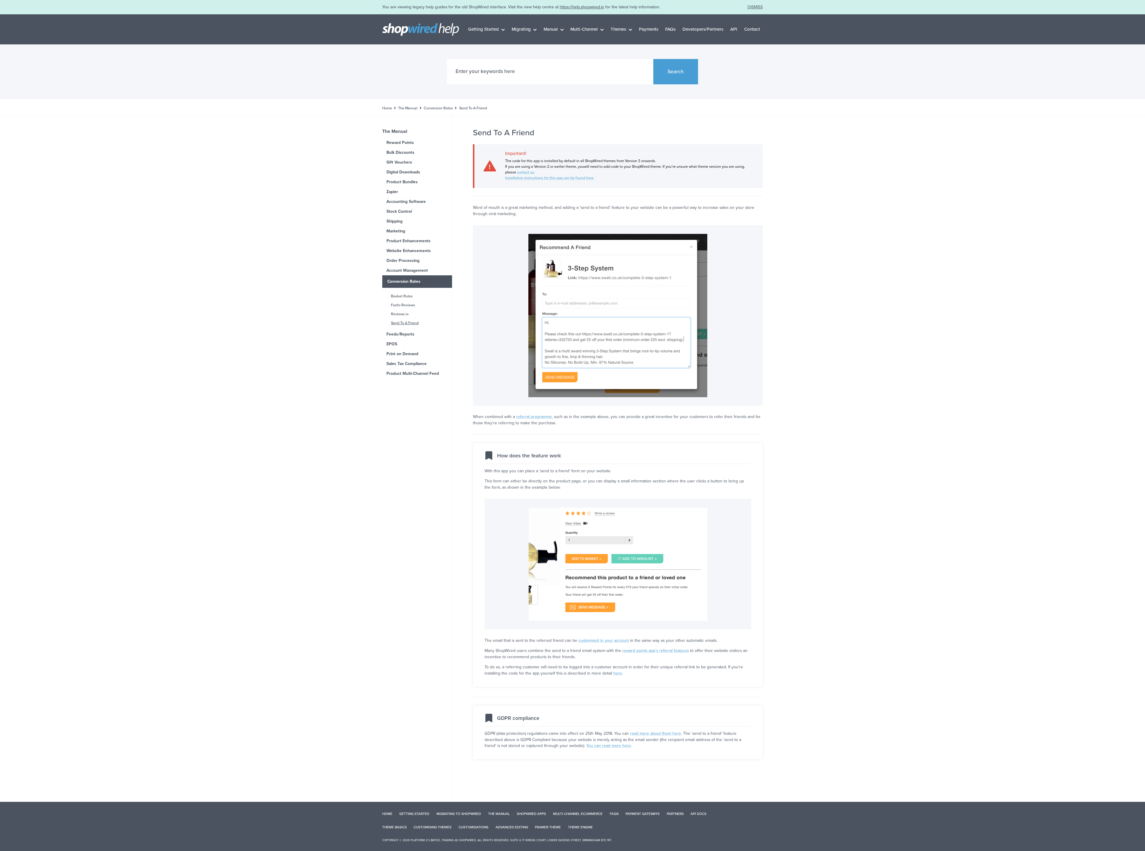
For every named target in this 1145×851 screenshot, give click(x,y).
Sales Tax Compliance (406, 363)
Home (387, 108)
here (617, 673)
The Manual (407, 108)
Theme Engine (580, 827)
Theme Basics (394, 827)
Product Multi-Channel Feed (412, 373)
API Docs (698, 814)
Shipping (394, 221)
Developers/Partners (703, 29)
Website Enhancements (408, 250)
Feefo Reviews (403, 305)
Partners (675, 814)
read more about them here (655, 733)
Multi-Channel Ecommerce (578, 814)
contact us (525, 172)
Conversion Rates (438, 108)
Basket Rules (402, 296)
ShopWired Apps (531, 814)
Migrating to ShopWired (459, 814)
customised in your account (603, 640)
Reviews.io (400, 314)
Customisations (473, 827)
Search (676, 72)
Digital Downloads (403, 172)
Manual (551, 29)
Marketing (395, 231)
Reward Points (400, 142)
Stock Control (399, 211)
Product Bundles (402, 181)
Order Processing (403, 260)
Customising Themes (432, 827)
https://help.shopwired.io (582, 7)
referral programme (534, 416)
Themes (618, 29)
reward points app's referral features (655, 650)
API (733, 29)
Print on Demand (402, 353)
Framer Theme (548, 827)
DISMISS (755, 7)
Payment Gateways (643, 814)
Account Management (407, 270)
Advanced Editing (512, 827)
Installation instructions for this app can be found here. (549, 178)
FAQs (670, 29)
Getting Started (483, 29)
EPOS (391, 344)
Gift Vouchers (399, 162)
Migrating (521, 29)
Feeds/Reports (400, 334)
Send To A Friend (405, 323)
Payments (648, 29)
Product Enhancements (408, 240)
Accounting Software (406, 201)
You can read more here (608, 745)
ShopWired (467, 840)
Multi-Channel (584, 29)
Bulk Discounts (400, 152)
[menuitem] (486, 29)
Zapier (392, 191)
